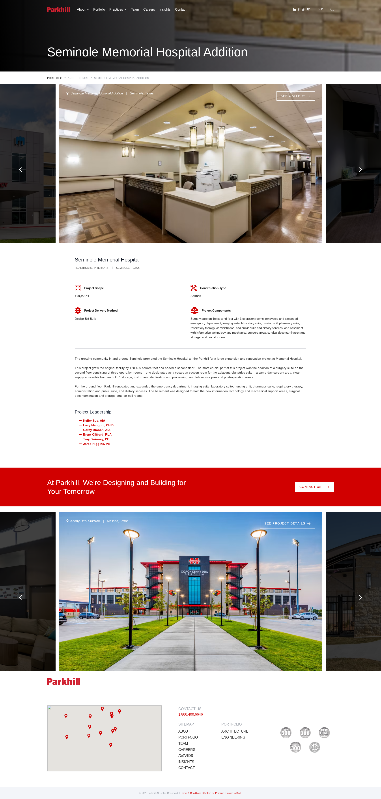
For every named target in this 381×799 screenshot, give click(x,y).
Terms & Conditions (191, 793)
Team (135, 9)
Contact (180, 9)
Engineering (233, 737)
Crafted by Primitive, (214, 793)
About (184, 731)
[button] (90, 716)
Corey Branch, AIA (96, 430)
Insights (165, 9)
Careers (149, 9)
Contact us (310, 487)
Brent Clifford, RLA (97, 434)
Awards (185, 756)
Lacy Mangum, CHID (98, 425)
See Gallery (26, 96)
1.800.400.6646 (190, 714)
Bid (321, 9)
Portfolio (99, 9)
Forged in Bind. (234, 793)
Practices (116, 9)
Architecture (234, 731)
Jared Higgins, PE (96, 444)
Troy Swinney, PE (96, 439)
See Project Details (284, 523)
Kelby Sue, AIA (94, 420)
